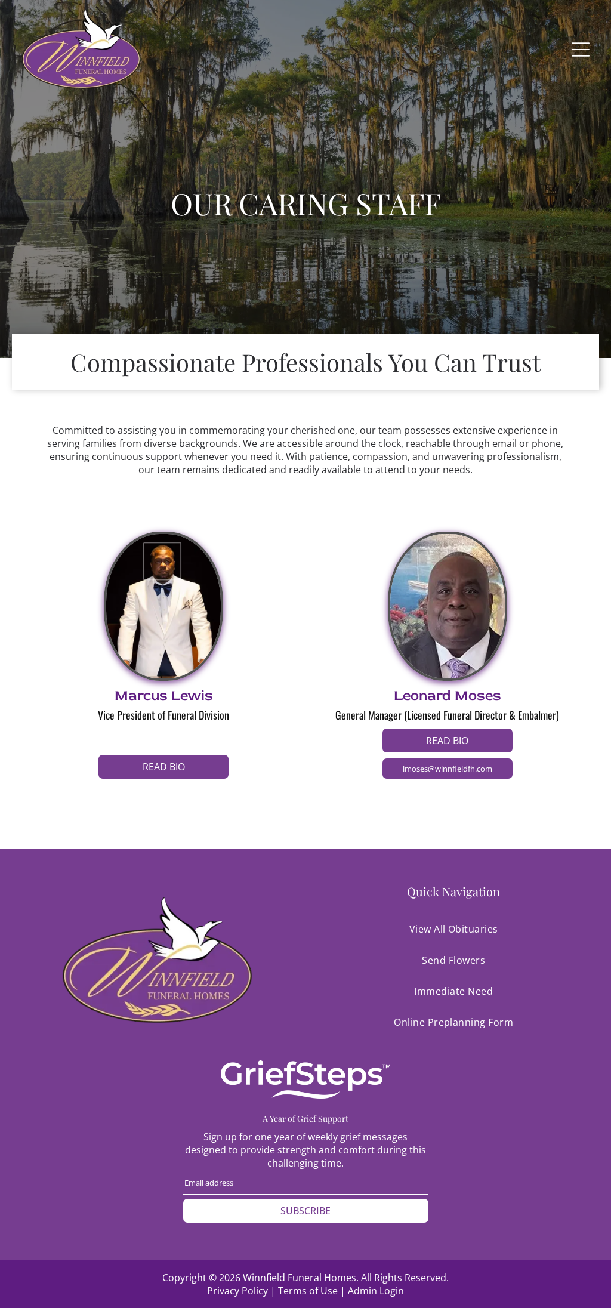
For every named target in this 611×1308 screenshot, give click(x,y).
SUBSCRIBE (305, 1210)
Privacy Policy (237, 1290)
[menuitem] (454, 929)
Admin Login (376, 1290)
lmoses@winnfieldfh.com (447, 768)
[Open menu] (581, 49)
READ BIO (164, 766)
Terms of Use (308, 1290)
